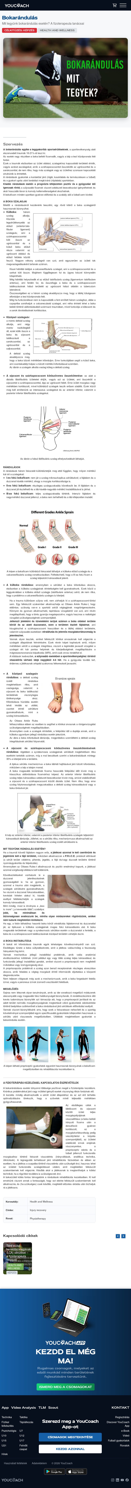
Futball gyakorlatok (118, 1440)
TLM (42, 1407)
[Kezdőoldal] (36, 5)
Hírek (5, 1454)
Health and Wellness (57, 30)
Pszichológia (9, 1431)
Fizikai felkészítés (8, 1424)
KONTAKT (120, 1407)
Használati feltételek (15, 1463)
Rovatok (124, 1445)
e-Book (125, 1431)
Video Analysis (23, 1407)
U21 (4, 1445)
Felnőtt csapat (23, 1447)
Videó (126, 1435)
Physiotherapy (38, 1218)
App (5, 1407)
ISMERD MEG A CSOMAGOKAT (65, 1387)
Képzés (29, 30)
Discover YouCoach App (118, 1424)
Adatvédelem (39, 1463)
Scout (53, 1407)
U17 (21, 1440)
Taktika (23, 1417)
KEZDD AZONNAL (70, 1449)
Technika (7, 1417)
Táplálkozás (26, 1422)
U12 (21, 1435)
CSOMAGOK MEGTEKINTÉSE (70, 1437)
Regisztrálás (122, 1417)
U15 (4, 1440)
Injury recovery (38, 1210)
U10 (4, 1435)
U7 (21, 1431)
